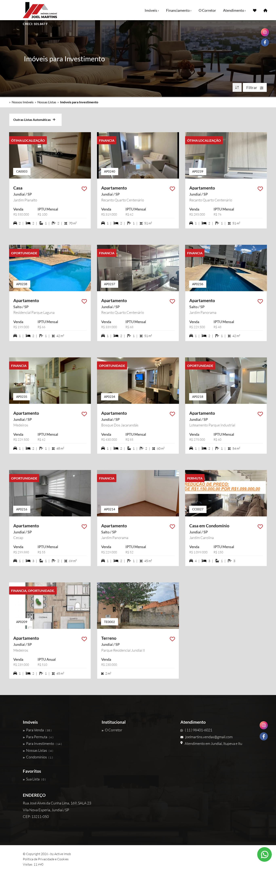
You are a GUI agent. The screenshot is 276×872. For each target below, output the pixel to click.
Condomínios (39, 757)
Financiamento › (179, 10)
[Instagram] (264, 725)
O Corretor (207, 10)
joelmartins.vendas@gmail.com (209, 737)
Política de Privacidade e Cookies (45, 859)
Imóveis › (152, 10)
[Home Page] (265, 10)
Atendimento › (234, 10)
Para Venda (39, 730)
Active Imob (62, 854)
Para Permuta (39, 737)
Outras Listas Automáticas (33, 119)
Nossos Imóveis (23, 102)
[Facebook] (264, 736)
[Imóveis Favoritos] (254, 10)
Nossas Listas (46, 102)
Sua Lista (36, 779)
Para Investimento (44, 743)
